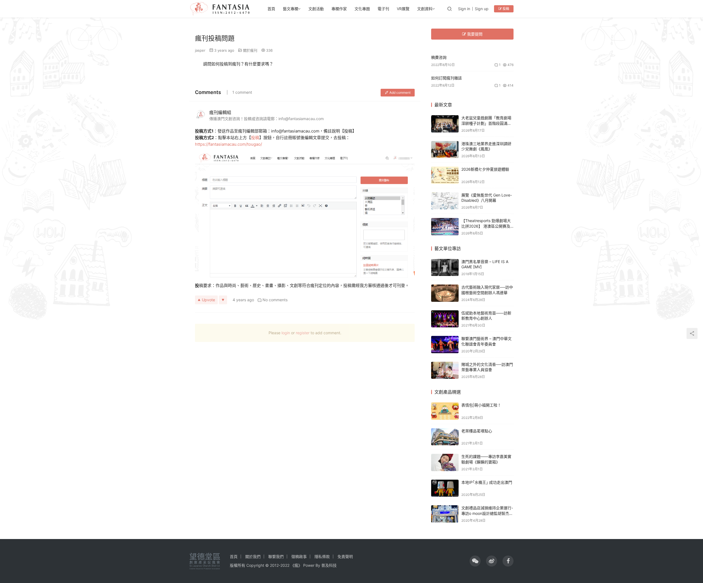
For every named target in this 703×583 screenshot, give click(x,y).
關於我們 (253, 556)
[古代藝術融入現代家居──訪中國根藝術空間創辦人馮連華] (445, 293)
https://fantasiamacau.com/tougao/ (228, 144)
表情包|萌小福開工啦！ (481, 405)
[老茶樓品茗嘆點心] (445, 437)
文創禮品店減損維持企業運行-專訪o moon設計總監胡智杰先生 (487, 513)
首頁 (271, 8)
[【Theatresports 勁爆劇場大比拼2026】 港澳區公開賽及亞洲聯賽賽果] (445, 226)
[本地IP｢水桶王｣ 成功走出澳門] (445, 488)
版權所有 (237, 565)
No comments (275, 299)
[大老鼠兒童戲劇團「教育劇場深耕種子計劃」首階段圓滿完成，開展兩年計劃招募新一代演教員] (445, 123)
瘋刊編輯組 (220, 112)
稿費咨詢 (439, 57)
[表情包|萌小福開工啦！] (445, 411)
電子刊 (383, 8)
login (285, 332)
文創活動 (316, 8)
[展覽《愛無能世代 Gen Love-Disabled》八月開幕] (445, 201)
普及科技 (329, 565)
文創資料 (425, 8)
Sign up (482, 8)
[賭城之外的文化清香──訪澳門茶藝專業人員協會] (445, 370)
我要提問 (474, 34)
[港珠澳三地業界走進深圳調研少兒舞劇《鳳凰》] (445, 149)
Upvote (208, 299)
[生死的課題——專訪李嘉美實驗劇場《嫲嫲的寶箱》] (445, 462)
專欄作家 (339, 8)
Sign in (464, 8)
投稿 (505, 9)
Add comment (400, 92)
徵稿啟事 (299, 556)
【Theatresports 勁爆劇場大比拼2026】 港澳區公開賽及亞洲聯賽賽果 (486, 226)
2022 (284, 565)
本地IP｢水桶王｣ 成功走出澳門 (486, 482)
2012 (274, 565)
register (302, 332)
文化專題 (362, 8)
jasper (200, 50)
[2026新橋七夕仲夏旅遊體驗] (445, 175)
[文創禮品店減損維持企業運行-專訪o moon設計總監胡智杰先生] (445, 514)
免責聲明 (345, 556)
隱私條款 (322, 556)
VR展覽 (403, 8)
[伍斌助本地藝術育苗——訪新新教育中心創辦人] (445, 319)
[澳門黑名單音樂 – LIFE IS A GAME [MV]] (445, 267)
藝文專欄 (290, 8)
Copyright (255, 565)
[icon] (475, 561)
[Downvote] (223, 299)
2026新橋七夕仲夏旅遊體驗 (485, 169)
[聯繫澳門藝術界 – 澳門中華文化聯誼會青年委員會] (445, 344)
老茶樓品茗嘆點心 (476, 431)
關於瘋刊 (250, 50)
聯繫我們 (276, 556)
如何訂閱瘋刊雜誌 (446, 78)
